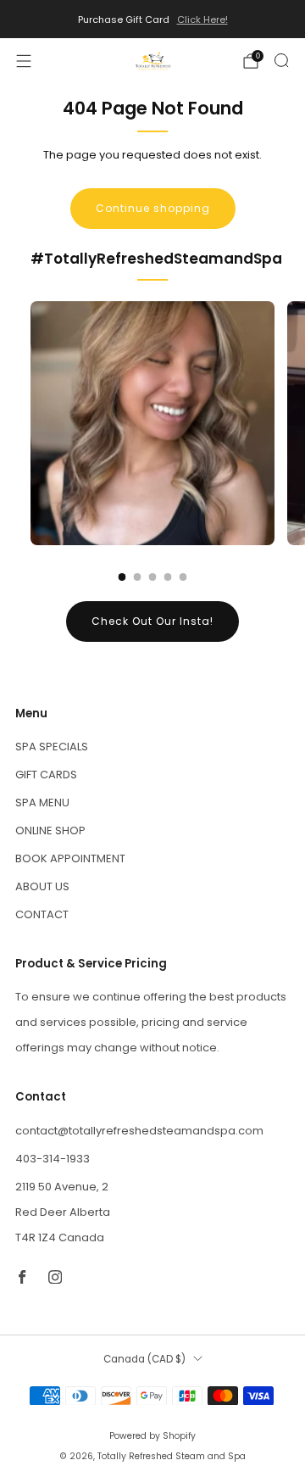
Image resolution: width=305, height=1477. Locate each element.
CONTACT (42, 914)
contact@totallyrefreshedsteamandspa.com (139, 1131)
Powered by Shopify (152, 1436)
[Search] (281, 60)
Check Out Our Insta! (153, 621)
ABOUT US (42, 886)
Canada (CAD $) (144, 1359)
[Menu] (23, 61)
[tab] (122, 577)
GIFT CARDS (46, 774)
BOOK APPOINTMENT (70, 858)
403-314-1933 (52, 1159)
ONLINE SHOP (50, 830)
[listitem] (152, 19)
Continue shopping (153, 208)
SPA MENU (42, 802)
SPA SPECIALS (51, 746)
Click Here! (202, 19)
